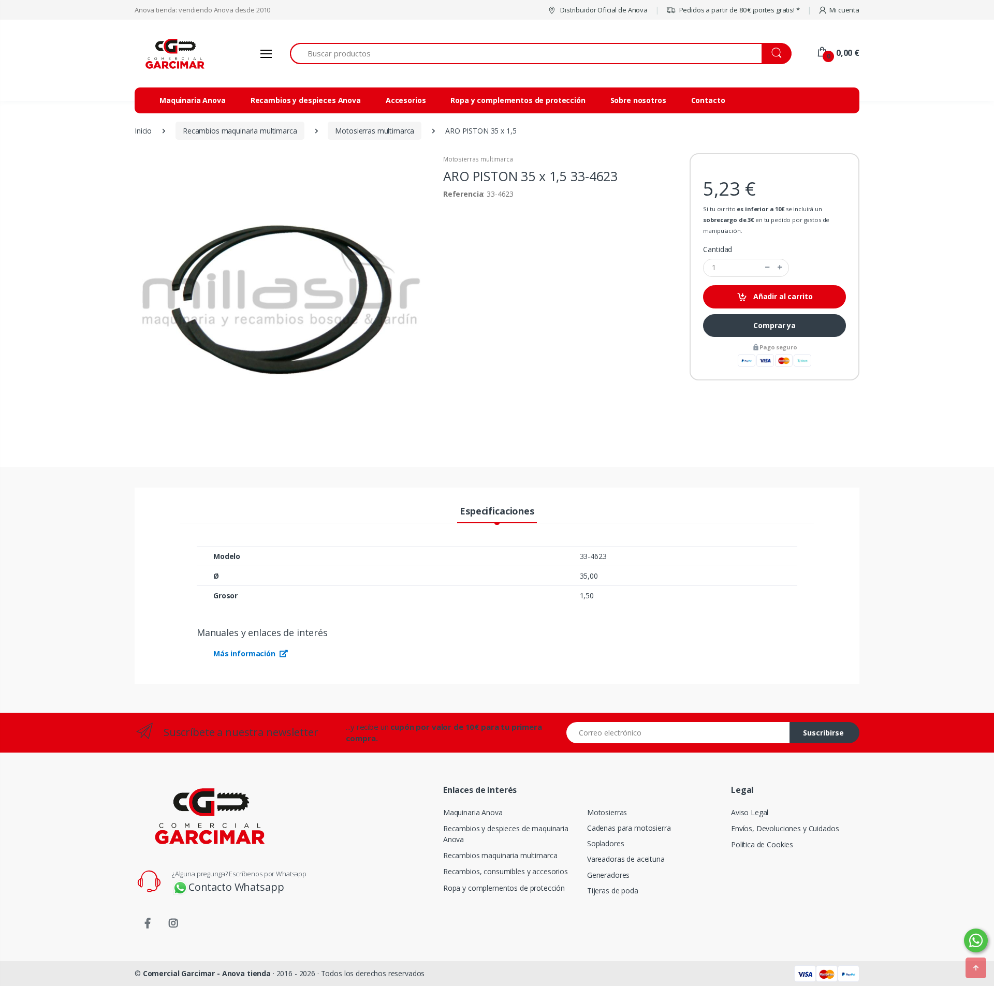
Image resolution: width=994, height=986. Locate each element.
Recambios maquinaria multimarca (500, 855)
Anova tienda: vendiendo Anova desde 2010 (202, 9)
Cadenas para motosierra (629, 828)
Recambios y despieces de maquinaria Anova (505, 833)
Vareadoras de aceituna (626, 859)
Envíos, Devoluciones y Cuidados (785, 828)
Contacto (708, 100)
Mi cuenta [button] (844, 9)
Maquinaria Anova (192, 100)
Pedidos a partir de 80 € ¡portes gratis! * (739, 9)
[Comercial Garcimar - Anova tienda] (173, 53)
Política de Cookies (762, 844)
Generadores (608, 875)
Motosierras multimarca (478, 159)
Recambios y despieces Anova (306, 100)
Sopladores (605, 843)
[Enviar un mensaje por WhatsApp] (976, 940)
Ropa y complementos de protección (517, 100)
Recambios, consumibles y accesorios (505, 871)
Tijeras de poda (612, 890)
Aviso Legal (749, 812)
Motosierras (607, 812)
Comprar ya (774, 325)
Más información (245, 653)
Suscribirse (823, 733)
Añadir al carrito (781, 296)
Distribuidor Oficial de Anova (603, 9)
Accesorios (406, 100)
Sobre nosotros (638, 100)
